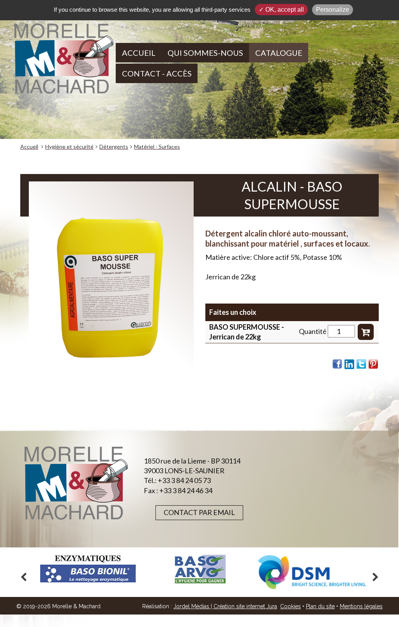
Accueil (138, 52)
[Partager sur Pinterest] (374, 364)
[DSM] (312, 572)
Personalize (332, 9)
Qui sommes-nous (205, 52)
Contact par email (199, 512)
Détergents (113, 146)
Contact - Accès (157, 73)
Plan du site (320, 606)
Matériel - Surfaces (157, 146)
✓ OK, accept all (281, 9)
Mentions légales (361, 606)
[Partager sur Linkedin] (349, 364)
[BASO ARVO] (200, 569)
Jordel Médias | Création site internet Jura (225, 606)
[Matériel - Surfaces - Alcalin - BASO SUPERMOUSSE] (111, 291)
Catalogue (278, 52)
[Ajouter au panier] (365, 331)
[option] (88, 569)
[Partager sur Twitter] (362, 364)
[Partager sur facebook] (337, 364)
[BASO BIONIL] (88, 569)
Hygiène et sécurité (69, 146)
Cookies (290, 606)
